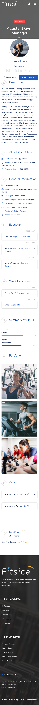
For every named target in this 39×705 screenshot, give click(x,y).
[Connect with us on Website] (8, 71)
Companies (6, 623)
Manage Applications (9, 657)
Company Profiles (8, 644)
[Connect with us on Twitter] (17, 71)
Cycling (17, 185)
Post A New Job (8, 661)
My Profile (5, 610)
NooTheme (33, 700)
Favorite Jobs (7, 615)
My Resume (6, 606)
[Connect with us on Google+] (30, 71)
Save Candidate (29, 77)
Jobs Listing (6, 619)
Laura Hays (19, 61)
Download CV (11, 77)
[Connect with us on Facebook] (12, 71)
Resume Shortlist (8, 652)
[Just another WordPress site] (10, 4)
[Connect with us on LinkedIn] (21, 71)
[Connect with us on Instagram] (25, 71)
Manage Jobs (7, 648)
